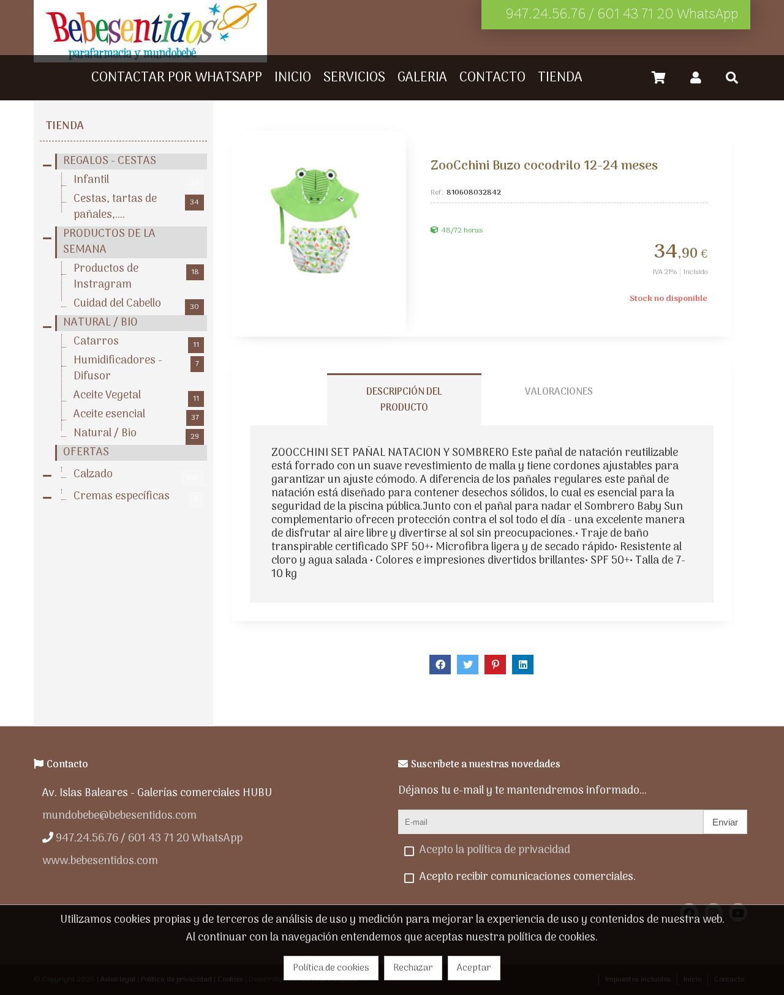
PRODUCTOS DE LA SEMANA (109, 242)
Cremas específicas (136, 497)
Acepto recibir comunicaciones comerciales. (528, 877)
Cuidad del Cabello (136, 304)
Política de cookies (331, 968)
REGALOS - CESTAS (109, 162)
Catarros (136, 342)
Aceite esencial (136, 415)
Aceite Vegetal (136, 396)
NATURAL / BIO (100, 323)
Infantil (136, 180)
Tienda (65, 126)
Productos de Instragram (136, 277)
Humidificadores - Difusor (136, 369)
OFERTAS (86, 453)
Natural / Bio (136, 434)
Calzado (136, 475)
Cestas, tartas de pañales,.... (136, 207)
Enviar (725, 822)
